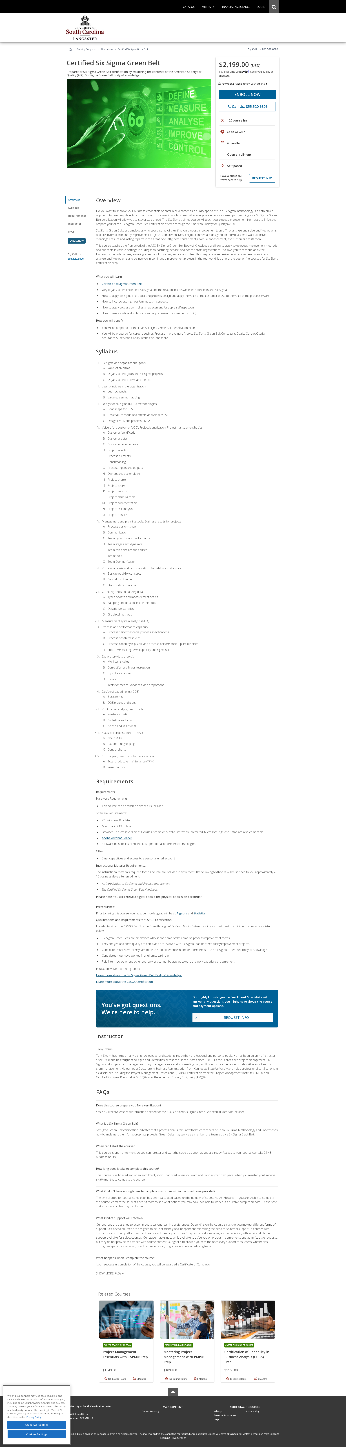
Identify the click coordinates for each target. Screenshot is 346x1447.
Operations (107, 49)
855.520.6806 (76, 258)
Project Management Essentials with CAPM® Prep (125, 1354)
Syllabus (73, 207)
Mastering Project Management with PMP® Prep (184, 1357)
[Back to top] (173, 1406)
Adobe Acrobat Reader (117, 838)
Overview (74, 200)
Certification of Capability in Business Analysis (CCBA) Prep (246, 1357)
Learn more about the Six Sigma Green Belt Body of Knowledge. (139, 975)
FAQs (71, 231)
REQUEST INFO (262, 178)
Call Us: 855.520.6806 (263, 49)
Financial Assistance (225, 1415)
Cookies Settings (36, 1434)
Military (218, 1411)
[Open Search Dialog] (274, 6)
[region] (36, 1415)
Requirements (77, 215)
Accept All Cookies (36, 1424)
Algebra (182, 913)
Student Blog (252, 1411)
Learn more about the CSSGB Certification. (124, 982)
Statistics (200, 913)
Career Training (150, 1411)
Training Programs (86, 49)
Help (216, 1419)
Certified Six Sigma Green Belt (122, 284)
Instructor (74, 223)
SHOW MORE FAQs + (110, 1273)
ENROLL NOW (247, 94)
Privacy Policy (178, 1437)
